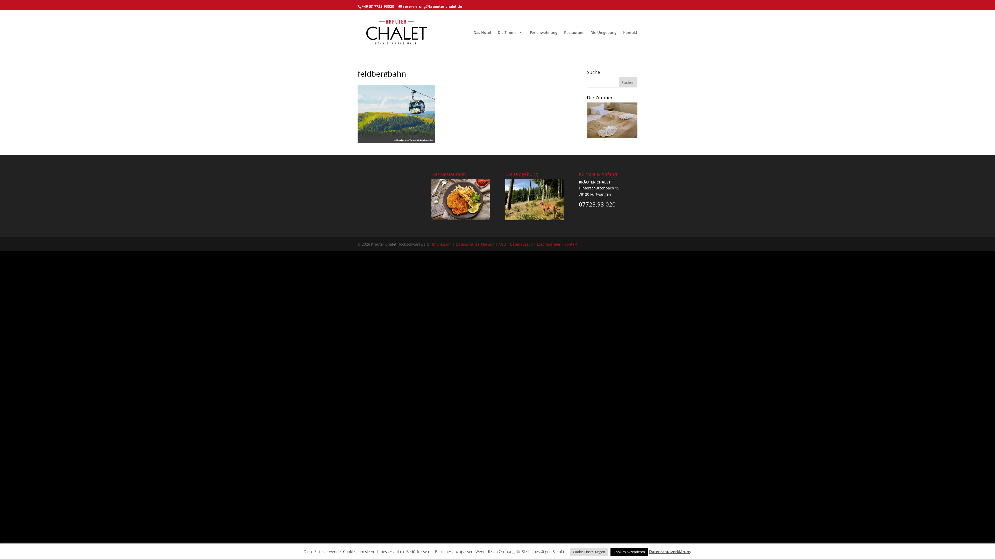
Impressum (442, 244)
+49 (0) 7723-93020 (378, 6)
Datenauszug (521, 244)
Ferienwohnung (543, 33)
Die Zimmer (508, 33)
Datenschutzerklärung (475, 244)
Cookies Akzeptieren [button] (629, 551)
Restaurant (574, 33)
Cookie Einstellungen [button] (589, 551)
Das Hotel (482, 33)
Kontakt (630, 33)
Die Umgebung (603, 33)
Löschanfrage (548, 244)
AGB (502, 244)
